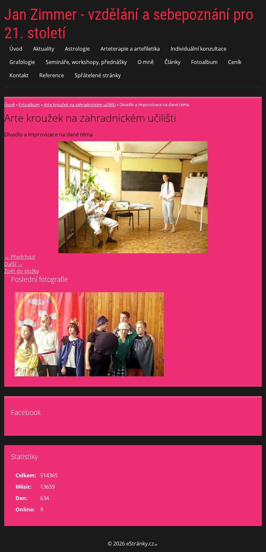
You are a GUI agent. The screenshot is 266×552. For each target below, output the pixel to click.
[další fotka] (251, 197)
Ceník (234, 62)
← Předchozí (19, 256)
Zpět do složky (21, 271)
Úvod (15, 48)
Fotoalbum (204, 62)
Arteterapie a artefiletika (130, 48)
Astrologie (77, 48)
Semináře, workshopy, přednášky (86, 62)
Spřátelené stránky (98, 75)
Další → (13, 264)
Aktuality (43, 48)
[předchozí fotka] (14, 197)
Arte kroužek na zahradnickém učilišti (79, 104)
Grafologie (22, 62)
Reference (51, 75)
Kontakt (19, 75)
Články (172, 62)
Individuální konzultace (198, 48)
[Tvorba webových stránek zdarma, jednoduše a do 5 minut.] (156, 544)
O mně (146, 62)
